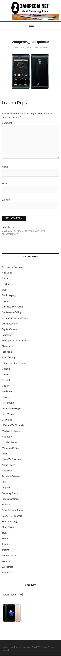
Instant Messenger (11, 408)
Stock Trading (9, 527)
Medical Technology (12, 431)
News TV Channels (11, 459)
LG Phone (7, 420)
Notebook (7, 471)
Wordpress (7, 567)
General (6, 380)
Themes (6, 538)
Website (6, 200)
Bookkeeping (9, 295)
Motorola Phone (10, 448)
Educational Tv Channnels (15, 341)
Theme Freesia (20, 647)
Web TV (6, 561)
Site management (10, 499)
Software (6, 505)
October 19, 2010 (22, 48)
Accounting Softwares (13, 267)
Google (6, 386)
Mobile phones (9, 442)
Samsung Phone (10, 493)
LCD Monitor (8, 414)
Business (6, 301)
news (4, 454)
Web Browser (9, 555)
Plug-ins (6, 488)
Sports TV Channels (12, 516)
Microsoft (7, 437)
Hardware (7, 391)
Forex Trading (8, 357)
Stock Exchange (10, 521)
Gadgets (6, 369)
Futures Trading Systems (14, 363)
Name (5, 167)
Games (5, 374)
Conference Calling (11, 312)
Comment (7, 123)
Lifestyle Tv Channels (13, 425)
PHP (4, 482)
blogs (5, 290)
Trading (5, 550)
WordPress (31, 647)
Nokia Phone (8, 465)
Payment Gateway (11, 476)
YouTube (6, 572)
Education (7, 335)
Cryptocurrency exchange (15, 318)
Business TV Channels (13, 307)
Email (5, 184)
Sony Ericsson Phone (13, 510)
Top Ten (6, 544)
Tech (4, 533)
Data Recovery (9, 324)
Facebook (7, 352)
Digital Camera (9, 329)
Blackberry (7, 284)
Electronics (7, 346)
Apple (5, 278)
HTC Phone (8, 403)
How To (6, 397)
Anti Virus (7, 273)
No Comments (41, 48)
